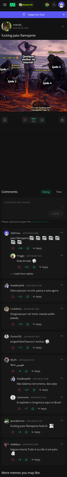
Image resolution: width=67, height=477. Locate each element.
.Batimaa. (15, 232)
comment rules (40, 221)
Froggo (20, 255)
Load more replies (23, 273)
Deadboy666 (17, 285)
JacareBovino (17, 420)
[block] (62, 26)
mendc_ (18, 25)
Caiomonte (22, 397)
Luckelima (16, 308)
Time (59, 191)
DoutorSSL (16, 336)
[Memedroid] (12, 5)
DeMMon (15, 444)
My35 (13, 359)
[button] (54, 5)
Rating (46, 191)
